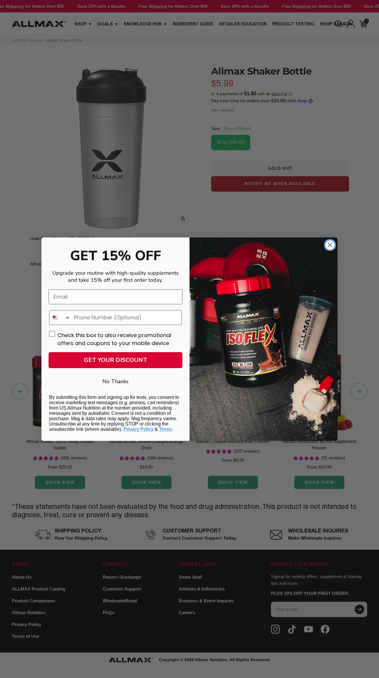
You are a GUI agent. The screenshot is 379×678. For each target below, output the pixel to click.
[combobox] (60, 317)
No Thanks (115, 381)
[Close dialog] (330, 245)
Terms (165, 429)
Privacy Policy (138, 429)
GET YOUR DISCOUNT (115, 360)
